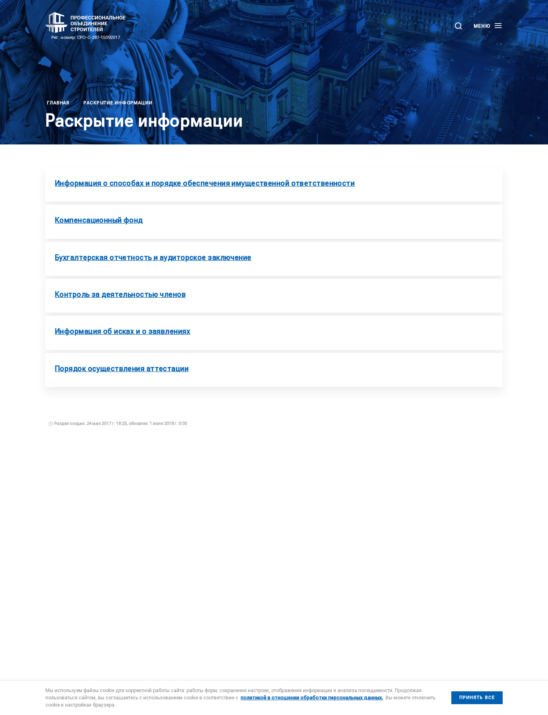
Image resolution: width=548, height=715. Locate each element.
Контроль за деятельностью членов (120, 294)
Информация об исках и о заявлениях (122, 331)
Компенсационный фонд (99, 220)
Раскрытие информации (117, 103)
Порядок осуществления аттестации (122, 368)
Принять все (477, 697)
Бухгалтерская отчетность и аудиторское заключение (153, 257)
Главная (58, 103)
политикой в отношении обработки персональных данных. (312, 698)
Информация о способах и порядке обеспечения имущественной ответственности (205, 183)
